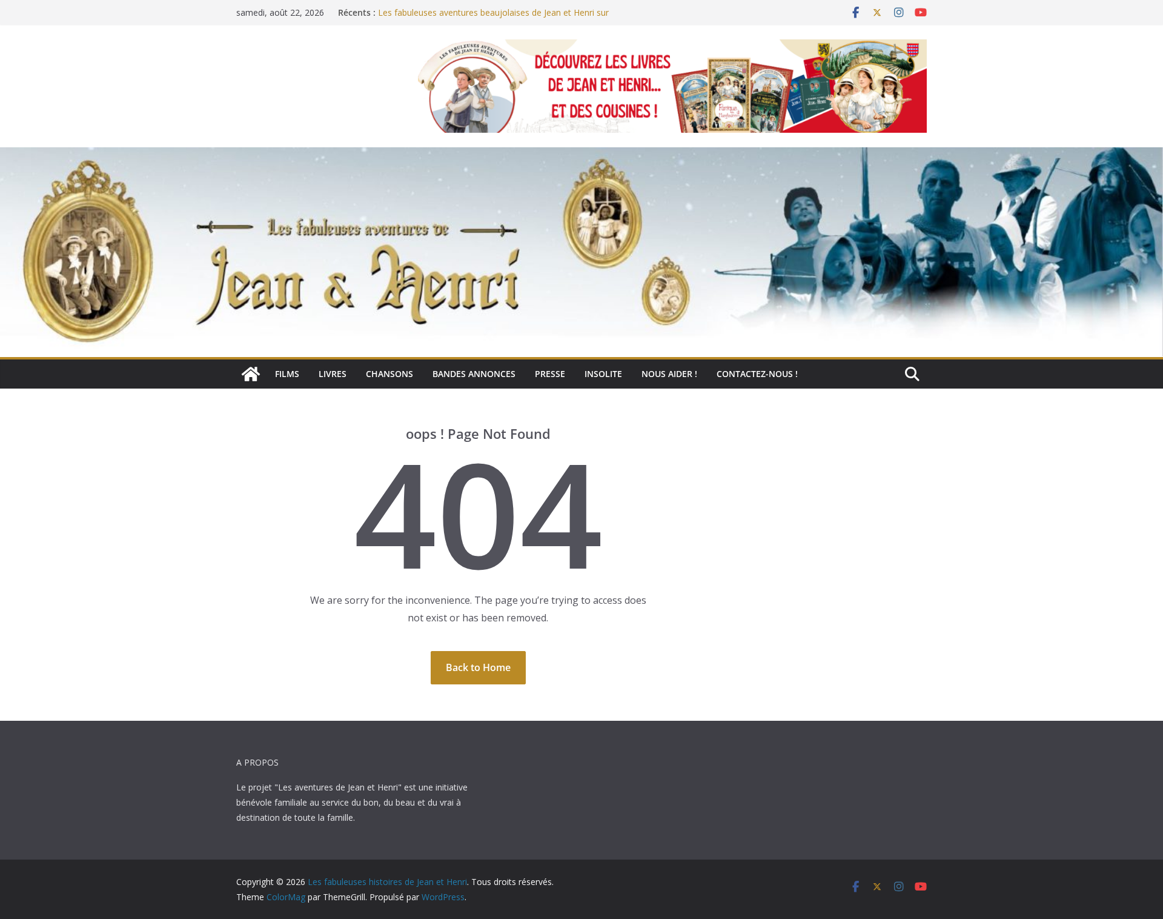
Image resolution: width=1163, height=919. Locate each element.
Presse (550, 373)
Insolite (603, 373)
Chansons (389, 373)
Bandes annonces (473, 373)
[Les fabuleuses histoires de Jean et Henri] (250, 374)
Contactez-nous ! (757, 373)
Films (287, 373)
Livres (332, 373)
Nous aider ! (669, 373)
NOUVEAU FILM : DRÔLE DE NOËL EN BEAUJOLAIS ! (482, 9)
